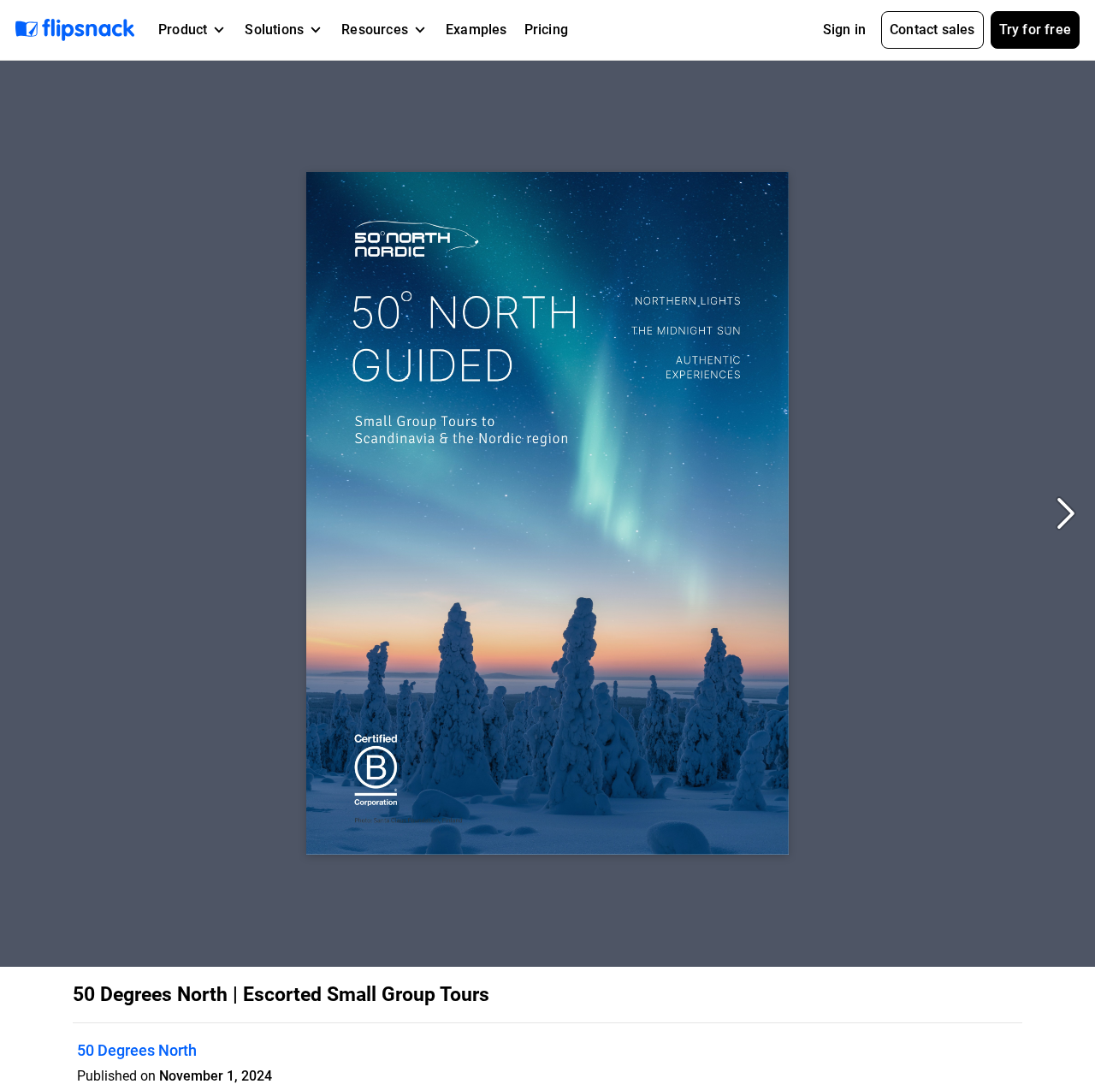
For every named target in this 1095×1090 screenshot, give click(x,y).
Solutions (274, 29)
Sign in (844, 29)
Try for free (1035, 29)
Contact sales (932, 29)
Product (182, 29)
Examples (476, 29)
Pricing (546, 29)
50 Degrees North (137, 1050)
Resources (374, 29)
